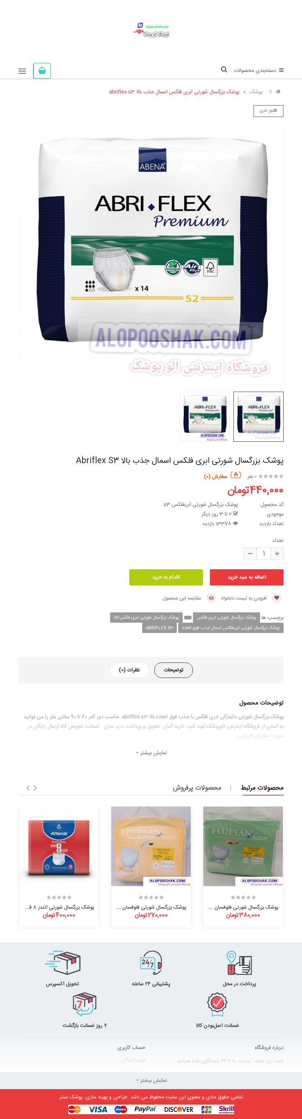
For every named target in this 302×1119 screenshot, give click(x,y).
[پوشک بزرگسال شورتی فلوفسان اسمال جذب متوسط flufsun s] (151, 846)
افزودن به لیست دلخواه (244, 598)
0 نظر (252, 476)
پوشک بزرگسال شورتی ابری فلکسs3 (146, 617)
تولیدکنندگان (133, 1060)
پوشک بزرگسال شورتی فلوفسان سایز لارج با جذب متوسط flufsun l (209, 907)
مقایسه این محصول (182, 598)
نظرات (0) (129, 670)
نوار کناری (267, 111)
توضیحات (173, 670)
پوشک (256, 92)
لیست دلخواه (132, 1070)
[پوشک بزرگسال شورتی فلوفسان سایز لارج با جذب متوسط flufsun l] (243, 846)
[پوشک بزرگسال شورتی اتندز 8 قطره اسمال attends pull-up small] (59, 846)
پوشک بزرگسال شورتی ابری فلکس (226, 617)
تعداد (278, 540)
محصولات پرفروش (197, 788)
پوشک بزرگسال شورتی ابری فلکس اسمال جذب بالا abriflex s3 (174, 92)
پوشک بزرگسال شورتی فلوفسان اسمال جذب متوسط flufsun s (121, 907)
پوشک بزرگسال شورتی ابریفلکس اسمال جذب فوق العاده (231, 628)
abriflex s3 (159, 628)
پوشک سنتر (70, 1097)
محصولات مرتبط (262, 788)
